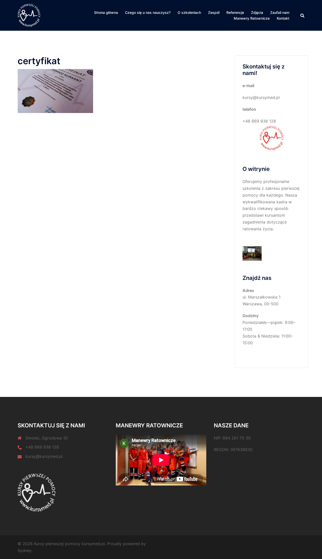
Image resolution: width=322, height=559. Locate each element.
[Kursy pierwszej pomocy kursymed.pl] (29, 15)
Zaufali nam (279, 12)
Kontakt (283, 18)
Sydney (25, 550)
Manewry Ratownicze (252, 18)
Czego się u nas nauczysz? (148, 12)
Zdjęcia (257, 12)
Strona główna (106, 12)
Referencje (235, 12)
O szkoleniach (189, 12)
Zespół (213, 12)
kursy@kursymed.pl (44, 456)
